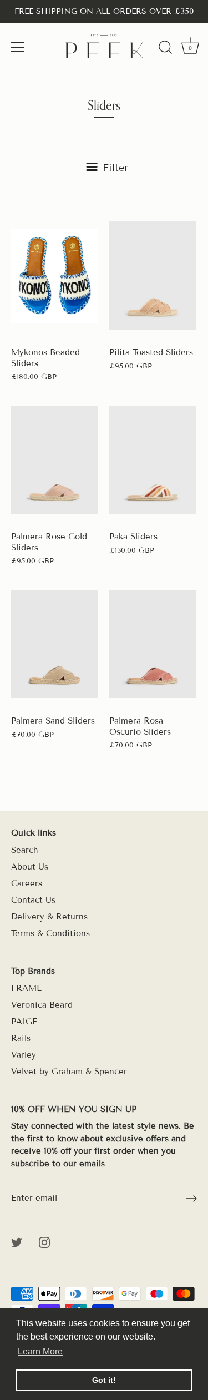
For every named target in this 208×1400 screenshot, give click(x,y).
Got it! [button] (104, 1380)
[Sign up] (191, 1198)
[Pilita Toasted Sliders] (152, 276)
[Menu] (18, 47)
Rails (21, 1038)
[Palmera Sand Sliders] (54, 644)
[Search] (165, 49)
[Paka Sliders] (152, 460)
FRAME (26, 988)
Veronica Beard (42, 1005)
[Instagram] (44, 1241)
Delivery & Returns (49, 917)
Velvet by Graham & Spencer (69, 1071)
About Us (29, 867)
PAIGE (24, 1022)
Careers (26, 883)
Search (24, 850)
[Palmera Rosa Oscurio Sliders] (152, 644)
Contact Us (33, 900)
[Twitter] (16, 1241)
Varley (23, 1055)
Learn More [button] (40, 1351)
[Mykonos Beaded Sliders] (54, 276)
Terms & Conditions (50, 933)
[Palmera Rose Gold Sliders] (54, 460)
